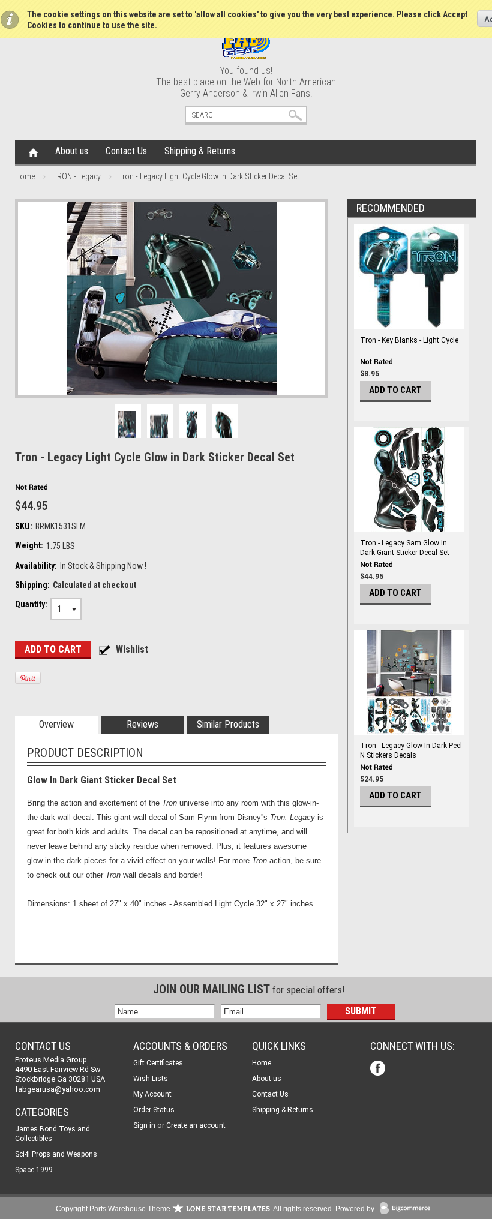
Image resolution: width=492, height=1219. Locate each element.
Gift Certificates (158, 1063)
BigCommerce (408, 1209)
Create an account (196, 1125)
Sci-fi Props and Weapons (56, 1154)
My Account (152, 1094)
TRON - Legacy (77, 176)
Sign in (144, 1125)
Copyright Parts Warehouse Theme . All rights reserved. (195, 1209)
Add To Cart (395, 390)
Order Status (154, 1110)
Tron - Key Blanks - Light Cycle (409, 340)
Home (33, 151)
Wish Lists (150, 1078)
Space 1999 (34, 1170)
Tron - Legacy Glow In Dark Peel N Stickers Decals (411, 750)
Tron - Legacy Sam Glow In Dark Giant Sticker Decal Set (404, 548)
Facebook (379, 1069)
